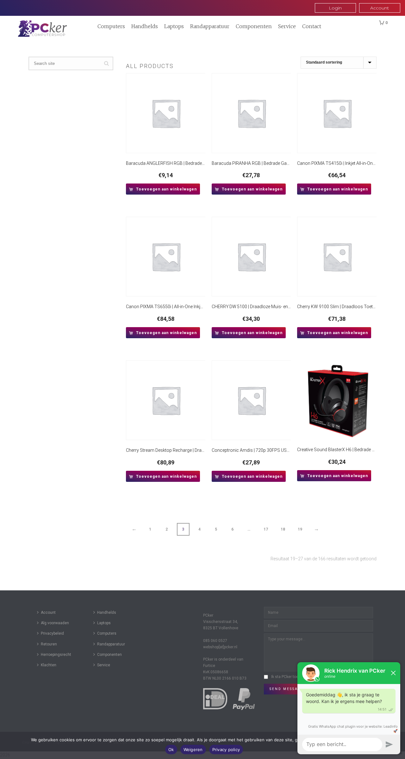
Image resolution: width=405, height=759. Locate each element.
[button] (163, 189)
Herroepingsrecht (56, 654)
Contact (311, 26)
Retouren (49, 644)
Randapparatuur (209, 26)
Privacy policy (226, 749)
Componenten (254, 26)
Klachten (48, 665)
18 (283, 529)
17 (266, 529)
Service (287, 26)
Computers (111, 26)
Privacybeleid (52, 633)
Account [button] (379, 8)
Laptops (174, 26)
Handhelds (144, 26)
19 (300, 529)
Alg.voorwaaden (55, 623)
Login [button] (335, 8)
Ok (171, 749)
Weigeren (193, 749)
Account (48, 612)
